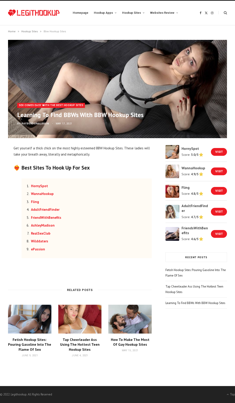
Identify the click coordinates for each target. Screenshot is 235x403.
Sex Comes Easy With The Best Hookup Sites (51, 105)
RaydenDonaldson (35, 123)
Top (232, 394)
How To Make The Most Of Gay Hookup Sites (130, 342)
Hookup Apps (103, 12)
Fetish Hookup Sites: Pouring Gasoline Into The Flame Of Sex (29, 344)
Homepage (80, 12)
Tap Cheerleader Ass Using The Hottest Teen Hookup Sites (80, 344)
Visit (219, 152)
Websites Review (162, 12)
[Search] (222, 12)
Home (12, 31)
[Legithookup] (34, 12)
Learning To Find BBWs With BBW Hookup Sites (195, 303)
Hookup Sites (131, 12)
